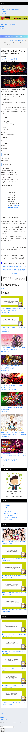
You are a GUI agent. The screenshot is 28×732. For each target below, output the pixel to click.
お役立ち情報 (7, 505)
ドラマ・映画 (7, 511)
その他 (5, 507)
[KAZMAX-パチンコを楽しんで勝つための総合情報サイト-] (14, 17)
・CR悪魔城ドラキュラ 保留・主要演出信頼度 (13, 270)
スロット (6, 509)
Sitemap (4, 11)
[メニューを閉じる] (0, 1)
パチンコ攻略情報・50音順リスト (10, 9)
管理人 (3, 288)
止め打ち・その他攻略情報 (11, 517)
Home (3, 7)
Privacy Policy (3, 719)
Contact (4, 13)
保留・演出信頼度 (8, 515)
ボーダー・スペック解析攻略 (9, 59)
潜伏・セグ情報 (8, 520)
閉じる (2, 728)
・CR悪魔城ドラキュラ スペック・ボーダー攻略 (13, 266)
